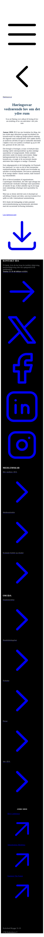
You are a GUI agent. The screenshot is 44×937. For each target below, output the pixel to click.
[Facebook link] (22, 387)
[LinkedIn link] (22, 425)
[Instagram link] (22, 463)
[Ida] (22, 14)
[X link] (22, 348)
